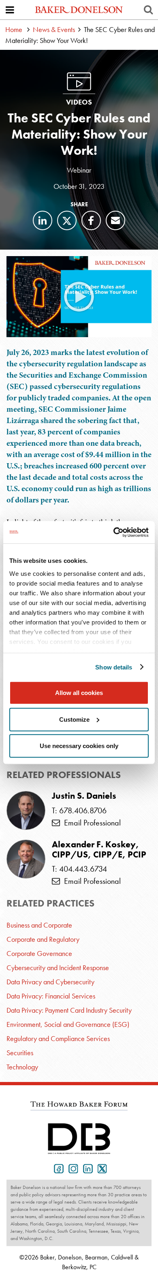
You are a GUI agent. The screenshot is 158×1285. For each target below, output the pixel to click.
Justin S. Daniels (84, 796)
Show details (113, 666)
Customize (74, 719)
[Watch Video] (79, 296)
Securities (19, 1052)
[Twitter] (67, 220)
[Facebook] (91, 220)
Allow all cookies (79, 692)
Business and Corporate (39, 925)
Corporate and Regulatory (42, 939)
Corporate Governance (39, 953)
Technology (22, 1066)
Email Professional (90, 822)
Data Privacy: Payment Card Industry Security (69, 1010)
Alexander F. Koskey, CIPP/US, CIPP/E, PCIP (99, 849)
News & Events (54, 29)
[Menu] (9, 9)
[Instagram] (71, 1168)
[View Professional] (25, 810)
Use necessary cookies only (79, 745)
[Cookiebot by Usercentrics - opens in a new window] (114, 532)
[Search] (148, 9)
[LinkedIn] (42, 220)
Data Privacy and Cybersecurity (50, 981)
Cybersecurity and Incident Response (57, 967)
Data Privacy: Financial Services (50, 996)
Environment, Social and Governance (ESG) (67, 1024)
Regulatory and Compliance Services (58, 1038)
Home (13, 29)
